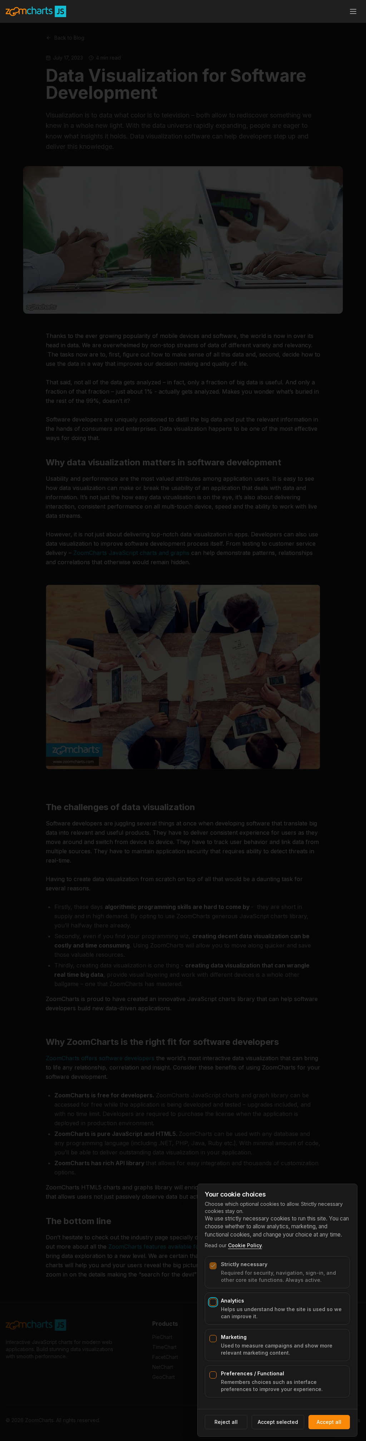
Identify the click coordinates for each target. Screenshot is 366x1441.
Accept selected (278, 1422)
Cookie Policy (245, 1245)
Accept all (329, 1422)
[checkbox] (213, 1265)
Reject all (226, 1422)
